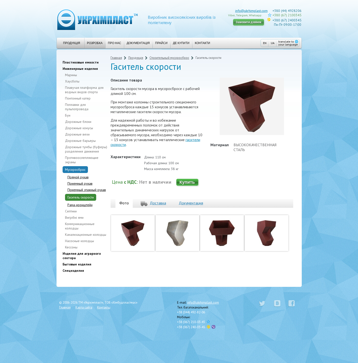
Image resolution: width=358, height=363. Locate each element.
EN (264, 43)
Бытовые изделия (77, 264)
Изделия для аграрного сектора (82, 255)
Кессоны (71, 247)
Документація (138, 43)
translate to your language (288, 43)
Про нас (114, 43)
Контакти (202, 43)
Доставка (158, 202)
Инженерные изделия (80, 68)
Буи (67, 115)
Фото (124, 202)
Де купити (181, 43)
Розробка (95, 43)
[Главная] (97, 19)
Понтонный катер (78, 98)
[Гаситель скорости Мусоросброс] (133, 252)
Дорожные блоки (78, 121)
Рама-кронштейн (80, 205)
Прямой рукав (78, 177)
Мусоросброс (75, 169)
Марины (71, 75)
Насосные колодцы (79, 241)
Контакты (103, 307)
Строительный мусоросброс (169, 58)
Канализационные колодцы (85, 234)
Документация (191, 202)
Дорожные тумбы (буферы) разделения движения (86, 149)
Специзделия (73, 270)
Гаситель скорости (80, 197)
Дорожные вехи (77, 134)
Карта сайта (83, 307)
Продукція (71, 43)
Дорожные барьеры (80, 140)
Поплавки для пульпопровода (76, 106)
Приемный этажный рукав (86, 190)
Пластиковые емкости (81, 62)
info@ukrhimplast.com (251, 11)
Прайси (161, 43)
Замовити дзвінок (248, 22)
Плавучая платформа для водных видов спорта (84, 89)
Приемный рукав (80, 183)
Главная (116, 58)
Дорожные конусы (79, 128)
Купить (187, 182)
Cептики (71, 211)
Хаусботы (72, 81)
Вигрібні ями (74, 217)
